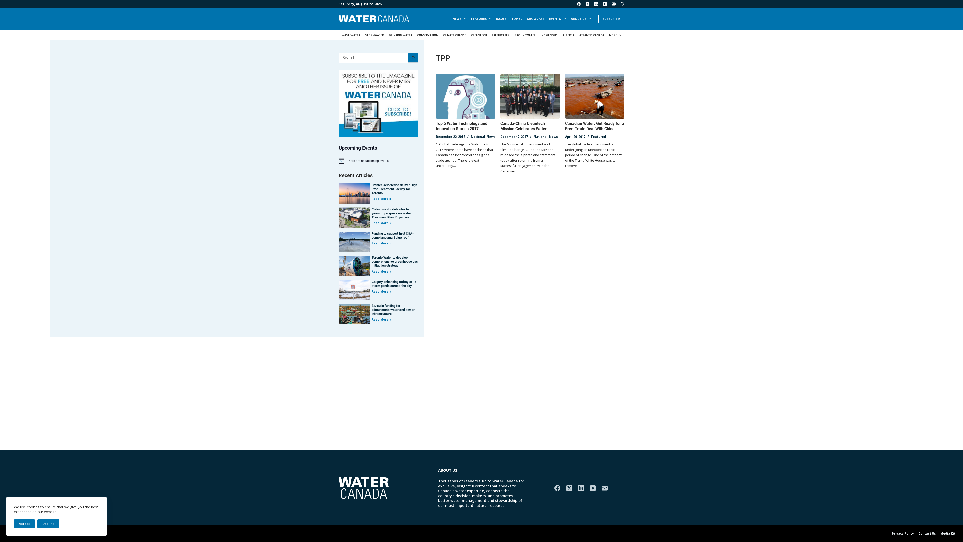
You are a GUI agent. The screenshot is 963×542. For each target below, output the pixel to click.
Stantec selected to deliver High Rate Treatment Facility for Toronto (394, 189)
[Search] (622, 4)
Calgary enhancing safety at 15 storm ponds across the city (394, 284)
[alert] (378, 161)
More (613, 35)
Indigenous (549, 35)
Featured (598, 136)
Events (555, 19)
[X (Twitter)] (587, 4)
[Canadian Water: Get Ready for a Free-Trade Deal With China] (594, 96)
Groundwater (525, 35)
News (456, 19)
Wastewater (351, 35)
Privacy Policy (903, 534)
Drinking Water (400, 35)
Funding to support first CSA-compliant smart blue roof (393, 235)
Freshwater (500, 35)
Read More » (381, 199)
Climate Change (454, 35)
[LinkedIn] (596, 4)
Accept (24, 523)
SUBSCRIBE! (611, 19)
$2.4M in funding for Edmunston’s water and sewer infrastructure (393, 310)
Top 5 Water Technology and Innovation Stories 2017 (461, 126)
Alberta (568, 35)
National (478, 136)
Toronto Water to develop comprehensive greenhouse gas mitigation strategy (395, 261)
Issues (501, 19)
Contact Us (927, 534)
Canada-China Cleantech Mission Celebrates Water (523, 126)
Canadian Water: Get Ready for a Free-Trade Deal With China (594, 126)
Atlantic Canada (591, 35)
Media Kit (947, 534)
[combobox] (373, 58)
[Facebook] (579, 4)
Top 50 (516, 19)
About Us (578, 19)
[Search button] (413, 57)
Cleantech (479, 35)
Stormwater (374, 35)
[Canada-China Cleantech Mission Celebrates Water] (530, 96)
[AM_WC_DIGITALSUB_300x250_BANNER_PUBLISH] (378, 103)
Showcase (535, 19)
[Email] (614, 4)
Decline (48, 523)
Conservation (427, 35)
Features (479, 19)
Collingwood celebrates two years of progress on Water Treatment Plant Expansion (391, 213)
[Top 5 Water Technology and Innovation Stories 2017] (465, 96)
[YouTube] (605, 4)
